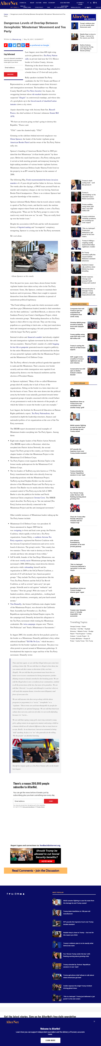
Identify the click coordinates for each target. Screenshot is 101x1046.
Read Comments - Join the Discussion (35, 870)
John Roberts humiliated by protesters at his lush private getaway (77, 543)
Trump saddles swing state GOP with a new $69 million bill (77, 336)
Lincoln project (81, 636)
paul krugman (80, 633)
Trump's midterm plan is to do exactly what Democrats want (87, 25)
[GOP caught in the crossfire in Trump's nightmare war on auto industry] (92, 359)
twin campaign (29, 624)
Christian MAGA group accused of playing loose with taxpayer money (77, 325)
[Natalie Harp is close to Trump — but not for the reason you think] (74, 36)
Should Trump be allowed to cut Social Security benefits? (46, 854)
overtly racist (25, 560)
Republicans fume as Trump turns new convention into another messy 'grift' (77, 404)
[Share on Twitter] (14, 45)
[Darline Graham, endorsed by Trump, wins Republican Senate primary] (74, 47)
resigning (18, 530)
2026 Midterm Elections (65, 4)
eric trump (89, 641)
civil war (80, 629)
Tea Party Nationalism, (41, 413)
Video (45, 3)
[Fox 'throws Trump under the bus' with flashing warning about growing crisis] (75, 484)
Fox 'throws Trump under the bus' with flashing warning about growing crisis (78, 496)
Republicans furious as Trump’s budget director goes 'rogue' (78, 590)
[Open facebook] (88, 2)
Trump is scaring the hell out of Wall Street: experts (78, 348)
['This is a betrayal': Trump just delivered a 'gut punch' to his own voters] (75, 555)
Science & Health (23, 4)
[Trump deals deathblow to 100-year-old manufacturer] (56, 913)
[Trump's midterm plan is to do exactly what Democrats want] (74, 25)
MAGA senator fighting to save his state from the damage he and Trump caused (78, 428)
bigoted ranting (25, 227)
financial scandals (35, 337)
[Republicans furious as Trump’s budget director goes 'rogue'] (75, 579)
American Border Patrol (19, 142)
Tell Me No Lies (33, 641)
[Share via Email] (19, 45)
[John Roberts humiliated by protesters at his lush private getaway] (75, 532)
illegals (22, 97)
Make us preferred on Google (36, 45)
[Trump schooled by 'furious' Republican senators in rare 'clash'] (75, 462)
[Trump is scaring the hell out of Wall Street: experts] (92, 348)
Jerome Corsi (39, 497)
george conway (75, 626)
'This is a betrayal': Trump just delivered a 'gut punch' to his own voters (78, 567)
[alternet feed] (90, 5)
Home (6, 14)
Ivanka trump (80, 641)
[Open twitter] (88, 7)
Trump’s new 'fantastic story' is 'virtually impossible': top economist (78, 613)
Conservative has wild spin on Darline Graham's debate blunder (77, 372)
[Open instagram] (15, 893)
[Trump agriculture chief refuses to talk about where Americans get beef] (56, 977)
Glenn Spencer (16, 139)
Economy (52, 3)
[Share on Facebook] (10, 45)
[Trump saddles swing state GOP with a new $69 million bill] (92, 337)
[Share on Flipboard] (6, 45)
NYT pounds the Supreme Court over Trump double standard (78, 451)
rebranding (29, 567)
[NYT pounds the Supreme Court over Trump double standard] (75, 440)
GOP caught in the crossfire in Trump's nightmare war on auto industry (77, 360)
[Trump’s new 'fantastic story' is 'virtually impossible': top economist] (75, 601)
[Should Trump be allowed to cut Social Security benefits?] (21, 854)
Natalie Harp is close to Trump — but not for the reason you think (88, 36)
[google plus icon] (12, 893)
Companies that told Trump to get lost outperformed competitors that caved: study (77, 312)
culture (38, 3)
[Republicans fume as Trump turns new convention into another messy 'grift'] (75, 393)
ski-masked (36, 94)
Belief (32, 3)
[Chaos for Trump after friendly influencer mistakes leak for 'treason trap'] (75, 508)
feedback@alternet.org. (50, 845)
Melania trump (82, 631)
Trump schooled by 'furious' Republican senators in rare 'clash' (78, 473)
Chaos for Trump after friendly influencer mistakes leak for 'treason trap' (77, 520)
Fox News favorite (34, 91)
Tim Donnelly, (16, 604)
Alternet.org (16, 39)
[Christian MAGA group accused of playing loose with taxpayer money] (92, 325)
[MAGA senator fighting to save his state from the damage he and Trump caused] (75, 417)
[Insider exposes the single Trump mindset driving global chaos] (56, 987)
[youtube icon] (20, 893)
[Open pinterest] (18, 893)
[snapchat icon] (23, 893)
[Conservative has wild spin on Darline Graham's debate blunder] (92, 371)
